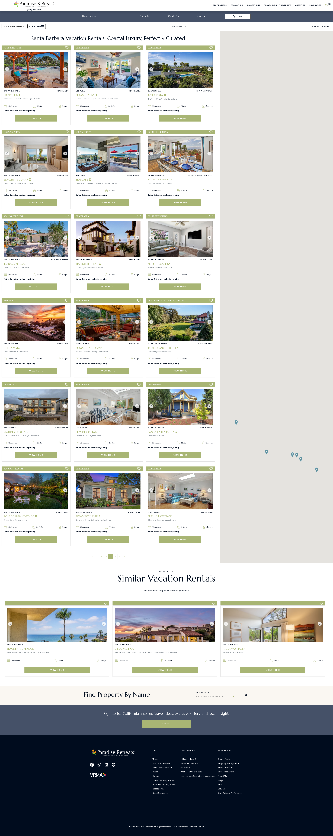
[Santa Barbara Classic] (180, 407)
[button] (7, 69)
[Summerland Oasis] (108, 323)
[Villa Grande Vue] (180, 154)
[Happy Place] (36, 70)
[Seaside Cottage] (108, 407)
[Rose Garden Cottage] (36, 491)
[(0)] (326, 4)
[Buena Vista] (36, 323)
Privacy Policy (197, 826)
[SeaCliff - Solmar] (36, 154)
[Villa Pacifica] (165, 625)
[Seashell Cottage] (180, 491)
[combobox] (109, 16)
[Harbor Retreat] (108, 239)
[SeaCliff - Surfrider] (57, 625)
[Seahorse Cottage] (36, 407)
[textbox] (109, 16)
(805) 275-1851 (34, 10)
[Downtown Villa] (108, 491)
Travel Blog (270, 5)
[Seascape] (108, 154)
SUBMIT (166, 723)
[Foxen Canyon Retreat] (180, 323)
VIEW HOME (36, 118)
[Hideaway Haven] (273, 625)
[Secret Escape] (180, 239)
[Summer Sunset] (108, 70)
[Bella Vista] (180, 70)
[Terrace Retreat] (36, 239)
